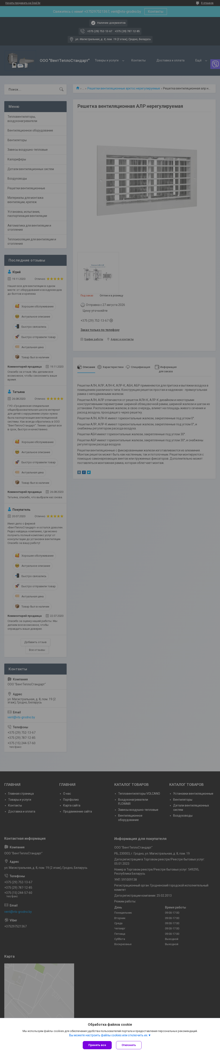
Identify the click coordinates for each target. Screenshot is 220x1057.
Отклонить (129, 1045)
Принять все (97, 1045)
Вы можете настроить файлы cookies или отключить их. (108, 1035)
